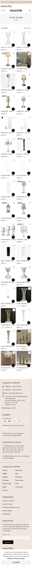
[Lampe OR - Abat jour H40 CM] (8, 59)
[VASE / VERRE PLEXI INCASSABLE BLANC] (23, 251)
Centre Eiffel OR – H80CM (8, 325)
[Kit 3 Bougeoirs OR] (23, 358)
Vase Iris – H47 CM (7, 47)
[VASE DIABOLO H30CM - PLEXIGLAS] (8, 272)
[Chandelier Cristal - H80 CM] (23, 230)
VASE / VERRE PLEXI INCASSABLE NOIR (8, 261)
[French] (2, 6)
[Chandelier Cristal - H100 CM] (8, 144)
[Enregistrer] (14, 32)
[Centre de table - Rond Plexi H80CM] (8, 166)
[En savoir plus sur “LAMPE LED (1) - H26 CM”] (28, 215)
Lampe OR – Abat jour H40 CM (8, 68)
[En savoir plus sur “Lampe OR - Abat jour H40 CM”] (13, 66)
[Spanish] (6, 6)
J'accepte (16, 562)
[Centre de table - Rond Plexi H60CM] (23, 166)
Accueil (16, 20)
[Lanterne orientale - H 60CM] (8, 208)
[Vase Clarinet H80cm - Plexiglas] (8, 337)
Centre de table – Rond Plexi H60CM (23, 175)
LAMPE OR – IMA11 (7, 111)
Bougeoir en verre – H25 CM (23, 132)
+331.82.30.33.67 (16, 435)
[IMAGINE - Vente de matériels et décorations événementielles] (16, 10)
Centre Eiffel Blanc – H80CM (23, 303)
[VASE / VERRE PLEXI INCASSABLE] (8, 294)
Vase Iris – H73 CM (22, 47)
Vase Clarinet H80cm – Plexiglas (8, 346)
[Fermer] (30, 2)
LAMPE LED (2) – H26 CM (23, 197)
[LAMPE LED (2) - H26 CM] (23, 187)
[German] (9, 6)
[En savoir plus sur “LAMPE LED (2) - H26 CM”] (28, 194)
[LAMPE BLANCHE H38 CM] (8, 80)
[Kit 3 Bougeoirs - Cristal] (8, 230)
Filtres (5, 28)
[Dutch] (11, 6)
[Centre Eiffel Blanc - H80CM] (23, 294)
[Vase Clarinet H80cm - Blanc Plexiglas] (23, 315)
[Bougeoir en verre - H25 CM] (23, 123)
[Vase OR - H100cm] (23, 144)
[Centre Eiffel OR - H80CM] (8, 315)
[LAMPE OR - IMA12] (23, 80)
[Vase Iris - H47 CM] (8, 37)
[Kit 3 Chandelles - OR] (23, 337)
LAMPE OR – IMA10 (22, 111)
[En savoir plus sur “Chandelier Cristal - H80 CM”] (28, 237)
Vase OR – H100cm (22, 154)
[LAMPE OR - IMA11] (8, 102)
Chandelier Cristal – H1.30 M (23, 68)
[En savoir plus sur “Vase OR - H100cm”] (28, 151)
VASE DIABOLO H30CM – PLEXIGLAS (8, 282)
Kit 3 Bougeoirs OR (22, 367)
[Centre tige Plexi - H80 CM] (8, 358)
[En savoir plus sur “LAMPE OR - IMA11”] (13, 109)
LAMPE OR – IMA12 (22, 90)
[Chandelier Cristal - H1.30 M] (23, 59)
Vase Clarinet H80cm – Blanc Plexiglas (23, 325)
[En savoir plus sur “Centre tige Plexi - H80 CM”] (13, 365)
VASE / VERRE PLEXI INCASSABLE (8, 303)
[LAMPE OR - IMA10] (23, 102)
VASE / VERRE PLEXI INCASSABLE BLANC (23, 261)
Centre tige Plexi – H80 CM (8, 367)
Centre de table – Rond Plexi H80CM (8, 175)
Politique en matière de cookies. (16, 558)
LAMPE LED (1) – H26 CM (23, 218)
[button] (13, 45)
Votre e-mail (6, 534)
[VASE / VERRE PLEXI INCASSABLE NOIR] (8, 251)
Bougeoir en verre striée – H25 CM (8, 132)
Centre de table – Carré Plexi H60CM (8, 197)
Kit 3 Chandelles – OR (23, 346)
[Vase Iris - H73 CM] (23, 37)
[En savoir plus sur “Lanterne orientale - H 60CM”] (13, 215)
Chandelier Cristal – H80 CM (23, 239)
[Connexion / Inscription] (30, 10)
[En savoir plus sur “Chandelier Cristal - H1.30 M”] (28, 66)
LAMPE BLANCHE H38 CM (8, 90)
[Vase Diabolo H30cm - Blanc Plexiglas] (23, 272)
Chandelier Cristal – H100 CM (8, 154)
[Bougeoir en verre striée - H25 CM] (8, 123)
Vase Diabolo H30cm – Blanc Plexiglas (23, 282)
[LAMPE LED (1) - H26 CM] (23, 208)
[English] (4, 6)
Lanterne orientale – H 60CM (8, 218)
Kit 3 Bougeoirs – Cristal (8, 239)
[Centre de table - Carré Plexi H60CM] (8, 187)
